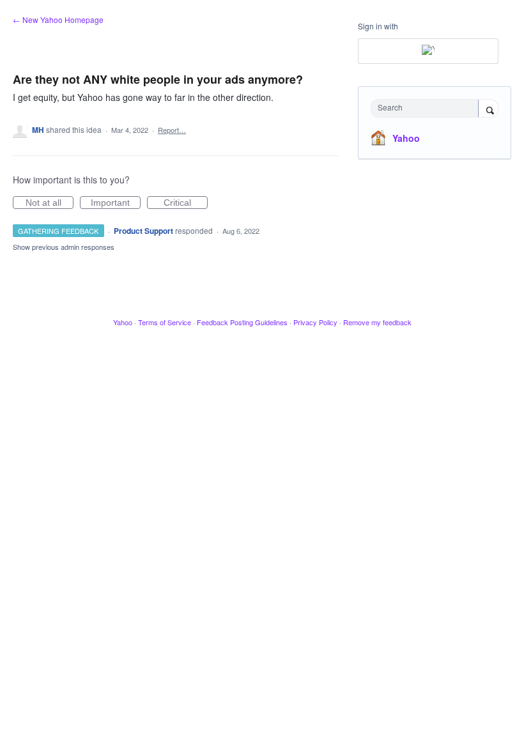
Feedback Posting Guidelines (242, 322)
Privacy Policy (315, 322)
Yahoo (406, 138)
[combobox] (427, 108)
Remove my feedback (377, 322)
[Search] (488, 109)
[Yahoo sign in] (428, 51)
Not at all (49, 203)
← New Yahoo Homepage (58, 19)
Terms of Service (164, 322)
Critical (186, 203)
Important (116, 203)
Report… (172, 130)
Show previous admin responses (63, 247)
